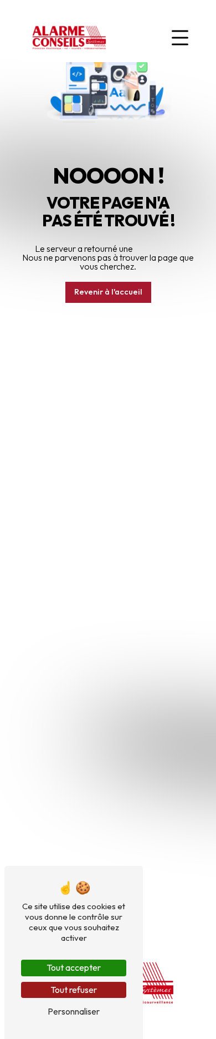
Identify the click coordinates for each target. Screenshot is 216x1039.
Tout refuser (73, 989)
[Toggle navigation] (180, 38)
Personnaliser (74, 1011)
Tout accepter (74, 967)
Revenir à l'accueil (108, 292)
